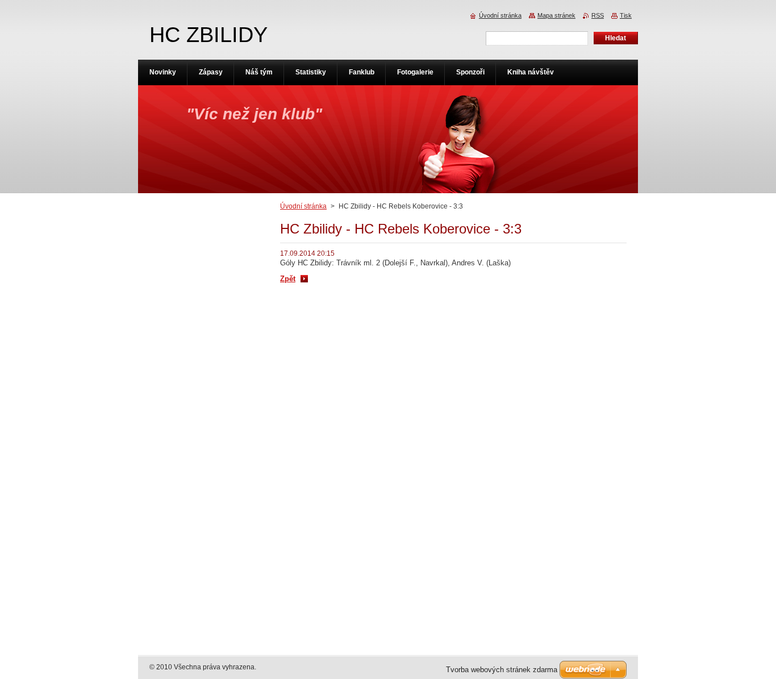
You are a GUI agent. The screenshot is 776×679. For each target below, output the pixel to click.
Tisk (626, 15)
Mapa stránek (556, 15)
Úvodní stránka (303, 206)
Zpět (287, 278)
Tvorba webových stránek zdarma (501, 669)
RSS (597, 15)
